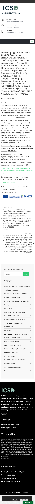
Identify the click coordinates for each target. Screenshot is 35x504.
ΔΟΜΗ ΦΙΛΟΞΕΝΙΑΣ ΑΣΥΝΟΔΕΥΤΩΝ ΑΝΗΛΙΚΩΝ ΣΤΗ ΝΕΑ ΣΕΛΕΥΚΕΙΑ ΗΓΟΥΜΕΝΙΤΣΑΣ (14, 323)
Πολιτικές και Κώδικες (8, 428)
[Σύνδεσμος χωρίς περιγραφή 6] (2, 414)
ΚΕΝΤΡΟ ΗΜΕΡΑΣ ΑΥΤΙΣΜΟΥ (12, 345)
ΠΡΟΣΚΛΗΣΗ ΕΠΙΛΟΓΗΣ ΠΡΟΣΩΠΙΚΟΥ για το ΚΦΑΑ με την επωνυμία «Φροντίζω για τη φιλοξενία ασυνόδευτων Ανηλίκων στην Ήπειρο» (17, 171)
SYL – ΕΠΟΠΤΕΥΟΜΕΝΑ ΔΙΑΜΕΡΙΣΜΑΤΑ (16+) (17, 301)
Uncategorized (8, 305)
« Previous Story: (7, 208)
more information (14, 499)
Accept (24, 499)
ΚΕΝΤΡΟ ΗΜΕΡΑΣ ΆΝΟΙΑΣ (12, 341)
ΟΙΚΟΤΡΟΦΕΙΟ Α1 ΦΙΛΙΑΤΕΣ (12, 367)
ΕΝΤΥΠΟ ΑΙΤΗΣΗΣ (5, 182)
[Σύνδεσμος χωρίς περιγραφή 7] (5, 414)
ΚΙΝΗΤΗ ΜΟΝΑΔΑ (9, 356)
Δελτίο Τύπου (8, 308)
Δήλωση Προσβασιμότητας (10, 424)
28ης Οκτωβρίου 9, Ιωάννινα (14, 21)
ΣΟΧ (5, 371)
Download (9, 173)
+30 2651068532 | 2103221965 (14, 32)
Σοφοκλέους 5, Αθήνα (12, 27)
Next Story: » (28, 233)
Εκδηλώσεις (7, 330)
